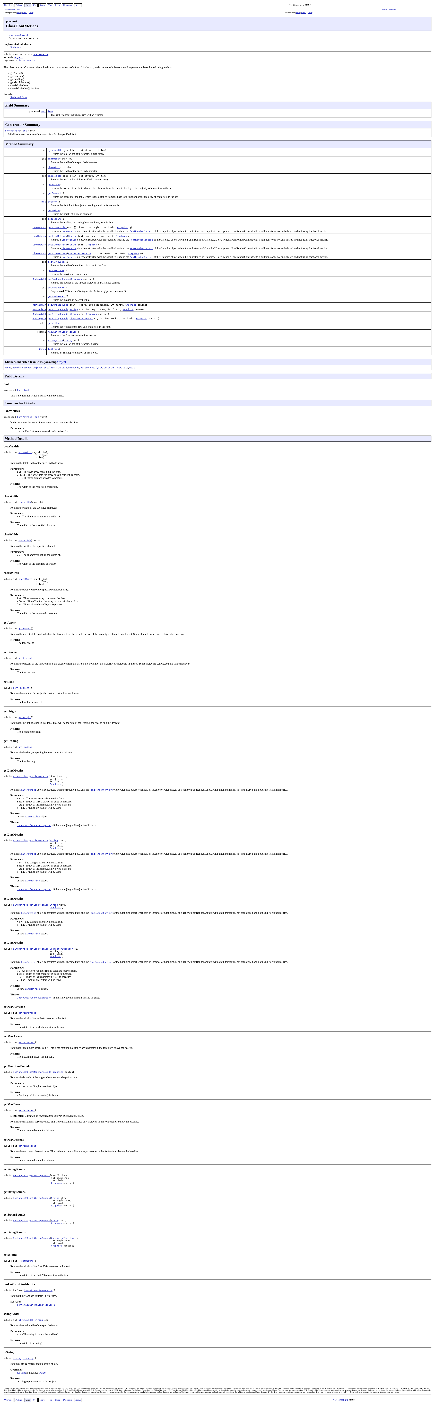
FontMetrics (40, 54)
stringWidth (55, 340)
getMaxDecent (56, 287)
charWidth (54, 158)
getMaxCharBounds (59, 279)
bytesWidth (55, 150)
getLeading (55, 219)
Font (43, 111)
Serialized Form (18, 97)
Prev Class (7, 9)
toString (53, 349)
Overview (8, 5)
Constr (31, 13)
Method (24, 13)
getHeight (54, 210)
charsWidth (55, 176)
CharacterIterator (79, 253)
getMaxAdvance (57, 262)
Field (19, 13)
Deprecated (67, 5)
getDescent (55, 193)
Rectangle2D (39, 279)
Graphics (122, 227)
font (50, 111)
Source (42, 5)
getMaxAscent (56, 270)
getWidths (54, 323)
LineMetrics (39, 227)
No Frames (392, 9)
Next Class (16, 9)
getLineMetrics (57, 227)
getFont (52, 201)
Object (18, 57)
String (72, 236)
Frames (384, 9)
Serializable (16, 47)
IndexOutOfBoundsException (34, 825)
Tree (50, 5)
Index (57, 5)
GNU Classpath (295, 5)
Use (34, 5)
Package (18, 5)
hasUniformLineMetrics (62, 332)
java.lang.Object (17, 35)
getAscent (54, 184)
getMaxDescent (57, 296)
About (78, 5)
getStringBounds (58, 305)
